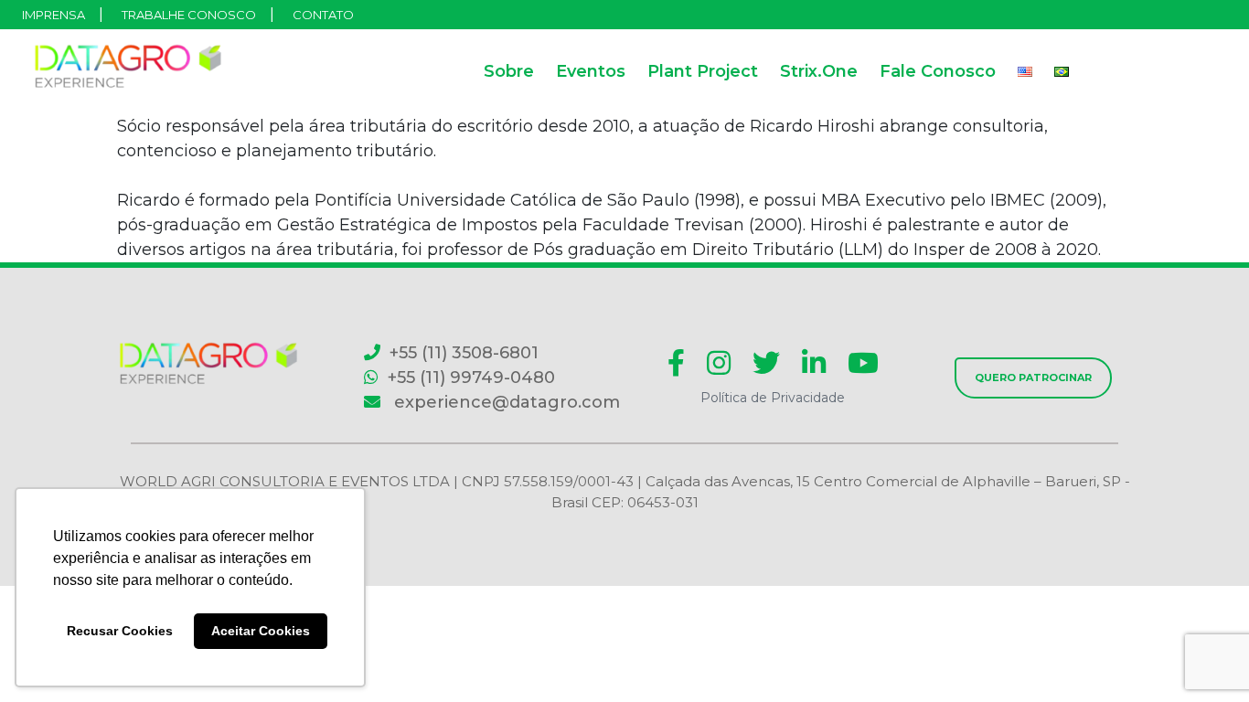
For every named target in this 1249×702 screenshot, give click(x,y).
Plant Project (702, 71)
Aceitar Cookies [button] (260, 630)
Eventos (590, 71)
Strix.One (819, 71)
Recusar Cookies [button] (120, 630)
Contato (323, 14)
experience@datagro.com (505, 402)
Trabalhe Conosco (189, 14)
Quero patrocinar (1033, 377)
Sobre (509, 71)
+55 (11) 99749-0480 (471, 377)
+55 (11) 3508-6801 (464, 353)
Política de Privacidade (772, 397)
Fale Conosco (938, 71)
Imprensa (53, 14)
